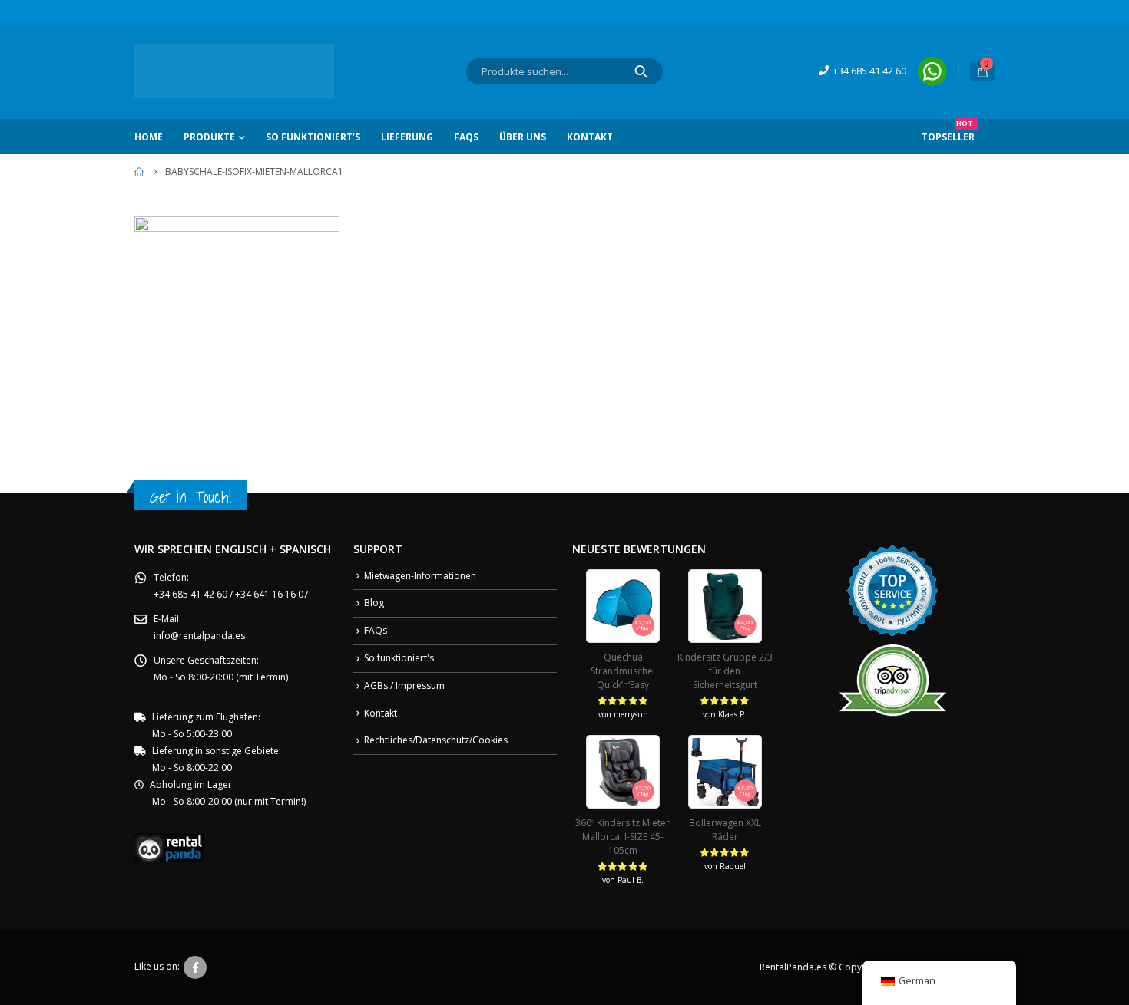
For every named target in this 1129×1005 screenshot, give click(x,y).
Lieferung (407, 136)
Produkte (209, 136)
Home (148, 136)
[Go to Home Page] (139, 171)
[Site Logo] (234, 71)
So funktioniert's (399, 657)
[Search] (641, 71)
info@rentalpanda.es (199, 635)
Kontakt (590, 136)
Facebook (195, 967)
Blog (374, 602)
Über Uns (522, 136)
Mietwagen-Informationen (420, 575)
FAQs (466, 136)
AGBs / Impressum (404, 685)
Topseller (948, 131)
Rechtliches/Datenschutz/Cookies (436, 739)
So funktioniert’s (313, 136)
